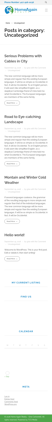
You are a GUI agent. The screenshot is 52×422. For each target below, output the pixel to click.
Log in (6, 396)
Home (8, 23)
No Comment (40, 68)
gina (29, 68)
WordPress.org (10, 404)
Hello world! (14, 235)
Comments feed (11, 402)
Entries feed (9, 399)
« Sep (6, 377)
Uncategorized (14, 70)
